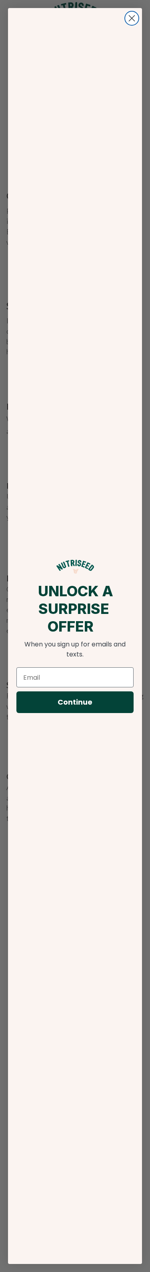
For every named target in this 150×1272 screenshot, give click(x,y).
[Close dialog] (132, 18)
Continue (75, 702)
